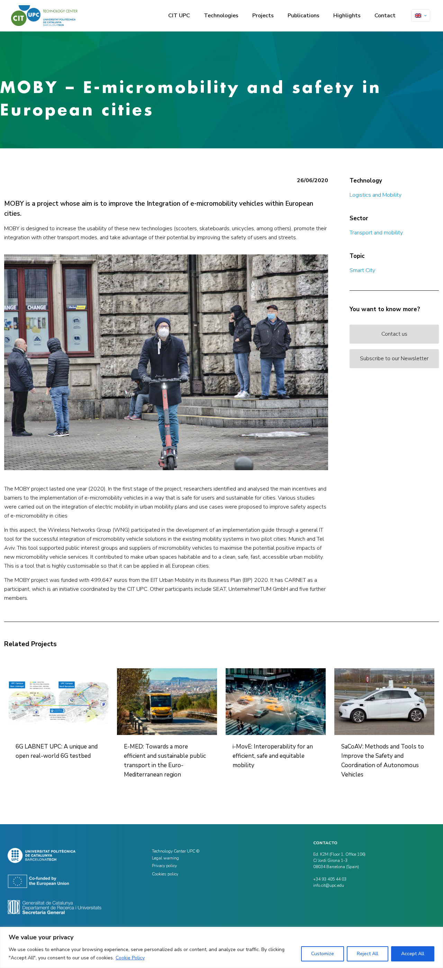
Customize (322, 953)
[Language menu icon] (420, 15)
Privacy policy (164, 865)
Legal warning (165, 858)
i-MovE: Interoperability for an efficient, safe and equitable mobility (273, 756)
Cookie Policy (130, 958)
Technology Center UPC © (175, 851)
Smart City (362, 270)
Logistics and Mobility (375, 195)
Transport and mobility (376, 232)
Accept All (412, 953)
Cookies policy (165, 874)
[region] (221, 947)
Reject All (367, 953)
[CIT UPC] (44, 15)
